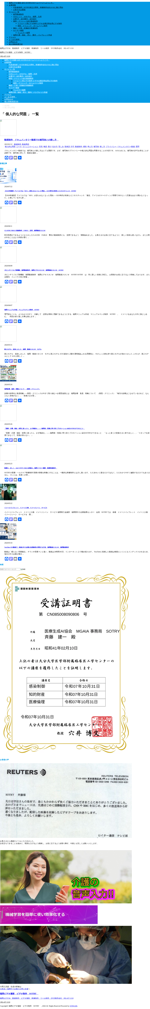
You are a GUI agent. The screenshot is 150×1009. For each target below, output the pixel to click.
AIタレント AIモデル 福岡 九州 (27, 17)
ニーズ (19, 146)
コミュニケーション (30, 146)
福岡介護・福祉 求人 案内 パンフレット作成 (32, 35)
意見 (41, 146)
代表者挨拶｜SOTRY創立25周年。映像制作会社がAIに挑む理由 (38, 7)
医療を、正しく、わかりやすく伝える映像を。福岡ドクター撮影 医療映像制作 (30, 468)
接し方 (102, 146)
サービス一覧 (14, 12)
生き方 (55, 146)
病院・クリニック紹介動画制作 (25, 21)
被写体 (96, 146)
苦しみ (61, 146)
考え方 (90, 146)
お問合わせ (13, 42)
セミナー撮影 (18, 30)
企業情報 (12, 5)
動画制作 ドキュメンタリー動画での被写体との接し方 (31, 140)
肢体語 (67, 146)
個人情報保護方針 (16, 44)
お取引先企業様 (19, 10)
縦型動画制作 (18, 14)
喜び (49, 146)
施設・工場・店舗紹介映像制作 (25, 28)
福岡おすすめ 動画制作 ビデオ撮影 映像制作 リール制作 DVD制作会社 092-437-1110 (36, 998)
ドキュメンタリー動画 (126, 146)
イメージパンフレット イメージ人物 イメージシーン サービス (25, 507)
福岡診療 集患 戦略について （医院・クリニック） (22, 389)
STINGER (73, 1006)
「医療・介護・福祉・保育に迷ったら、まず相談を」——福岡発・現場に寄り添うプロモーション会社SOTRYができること (44, 428)
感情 (85, 146)
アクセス (12, 37)
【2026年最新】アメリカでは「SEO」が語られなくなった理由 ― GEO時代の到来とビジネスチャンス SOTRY (40, 191)
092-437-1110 (5, 56)
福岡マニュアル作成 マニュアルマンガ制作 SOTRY (21, 310)
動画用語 (25, 144)
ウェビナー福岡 (24, 33)
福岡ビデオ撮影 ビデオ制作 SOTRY (16, 52)
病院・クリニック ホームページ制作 (32, 26)
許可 (72, 146)
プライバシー (111, 146)
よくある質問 (15, 40)
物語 (45, 146)
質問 (137, 146)
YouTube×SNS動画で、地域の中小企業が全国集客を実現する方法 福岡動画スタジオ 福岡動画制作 (36, 547)
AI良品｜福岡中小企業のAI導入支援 (14, 989)
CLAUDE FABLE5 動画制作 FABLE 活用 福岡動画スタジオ (24, 230)
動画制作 (17, 144)
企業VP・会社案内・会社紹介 (25, 19)
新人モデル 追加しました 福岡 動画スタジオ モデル (23, 349)
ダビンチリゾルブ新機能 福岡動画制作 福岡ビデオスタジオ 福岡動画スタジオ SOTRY (33, 270)
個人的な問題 (10, 146)
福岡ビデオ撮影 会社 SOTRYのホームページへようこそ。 (31, 3)
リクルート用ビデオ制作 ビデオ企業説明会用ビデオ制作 (40, 23)
